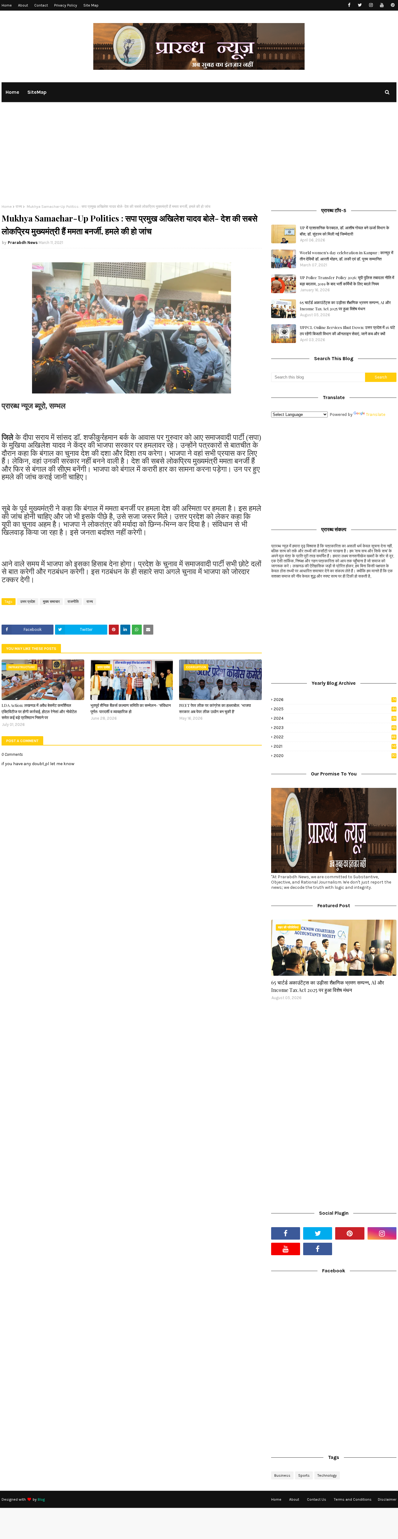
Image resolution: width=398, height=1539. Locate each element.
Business (282, 1475)
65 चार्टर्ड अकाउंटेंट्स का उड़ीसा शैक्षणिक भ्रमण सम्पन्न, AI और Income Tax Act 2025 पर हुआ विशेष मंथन (345, 305)
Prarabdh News (23, 242)
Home (7, 5)
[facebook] (349, 5)
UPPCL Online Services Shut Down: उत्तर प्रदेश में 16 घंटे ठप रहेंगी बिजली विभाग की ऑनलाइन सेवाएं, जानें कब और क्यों (347, 330)
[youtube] (382, 5)
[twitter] (360, 5)
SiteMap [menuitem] (37, 92)
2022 (335, 737)
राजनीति (73, 601)
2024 (335, 718)
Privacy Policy (65, 5)
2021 (335, 746)
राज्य (19, 206)
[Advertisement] (199, 157)
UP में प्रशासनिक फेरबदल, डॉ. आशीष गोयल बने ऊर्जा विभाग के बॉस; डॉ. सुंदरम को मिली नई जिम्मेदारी (344, 230)
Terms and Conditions (353, 1499)
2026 (335, 699)
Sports (304, 1475)
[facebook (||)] (317, 1249)
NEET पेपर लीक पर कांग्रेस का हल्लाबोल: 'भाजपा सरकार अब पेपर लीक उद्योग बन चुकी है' (215, 708)
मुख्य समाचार (51, 601)
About (23, 5)
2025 (335, 709)
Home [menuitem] (12, 92)
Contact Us (316, 1499)
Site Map (91, 5)
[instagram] (371, 5)
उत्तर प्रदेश (27, 601)
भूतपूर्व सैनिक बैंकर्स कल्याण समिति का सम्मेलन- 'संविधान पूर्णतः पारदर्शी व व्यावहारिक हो (130, 708)
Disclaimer (387, 1499)
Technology (327, 1475)
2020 (335, 755)
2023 (335, 727)
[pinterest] (392, 5)
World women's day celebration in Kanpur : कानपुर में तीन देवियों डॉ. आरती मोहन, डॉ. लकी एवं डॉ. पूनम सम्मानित (346, 255)
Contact (41, 5)
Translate (375, 414)
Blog (41, 1499)
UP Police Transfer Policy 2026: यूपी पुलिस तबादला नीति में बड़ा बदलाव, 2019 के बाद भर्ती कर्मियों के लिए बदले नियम (347, 280)
